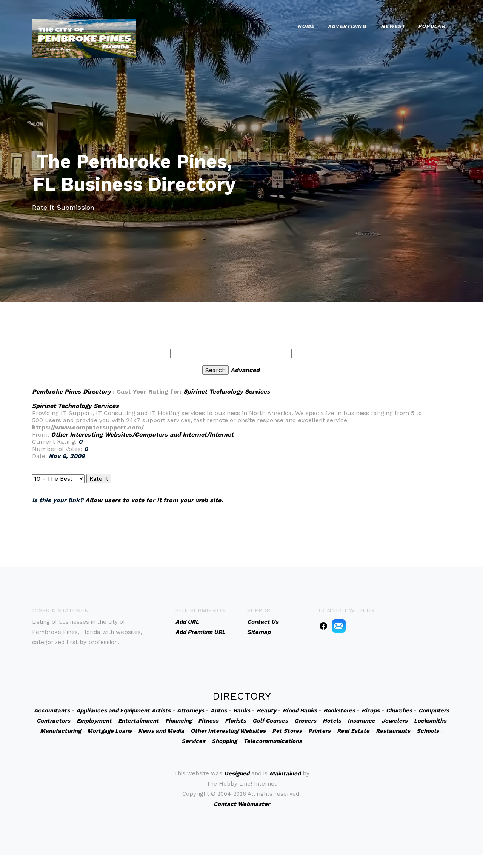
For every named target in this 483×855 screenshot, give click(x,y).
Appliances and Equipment (113, 710)
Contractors (53, 720)
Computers (433, 710)
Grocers (305, 720)
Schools (428, 730)
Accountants (52, 710)
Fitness (208, 720)
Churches (399, 710)
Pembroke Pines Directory (71, 391)
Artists (161, 710)
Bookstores (339, 710)
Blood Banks (300, 710)
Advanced (245, 370)
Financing (178, 720)
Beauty (266, 710)
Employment (94, 720)
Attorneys (190, 710)
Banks (241, 710)
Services (193, 741)
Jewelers (394, 720)
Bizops (370, 710)
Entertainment (138, 720)
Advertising (347, 26)
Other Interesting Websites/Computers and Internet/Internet (142, 434)
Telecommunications (272, 741)
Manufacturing (60, 730)
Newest (393, 26)
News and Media (161, 730)
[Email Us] (339, 625)
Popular (431, 26)
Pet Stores (287, 730)
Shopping (224, 741)
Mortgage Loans (109, 730)
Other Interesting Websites (228, 730)
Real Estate (353, 730)
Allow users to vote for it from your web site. (154, 500)
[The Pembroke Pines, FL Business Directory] (84, 38)
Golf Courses (270, 720)
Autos (219, 710)
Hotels (332, 720)
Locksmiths (430, 720)
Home (306, 26)
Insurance (361, 720)
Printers (319, 730)
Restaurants (393, 730)
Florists (235, 720)
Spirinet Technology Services (226, 391)
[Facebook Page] (323, 625)
